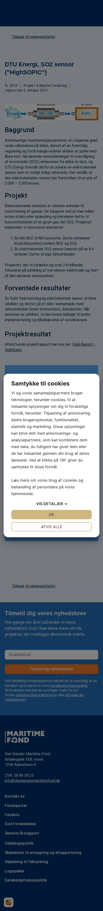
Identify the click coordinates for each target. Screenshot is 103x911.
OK (51, 514)
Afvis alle (51, 526)
